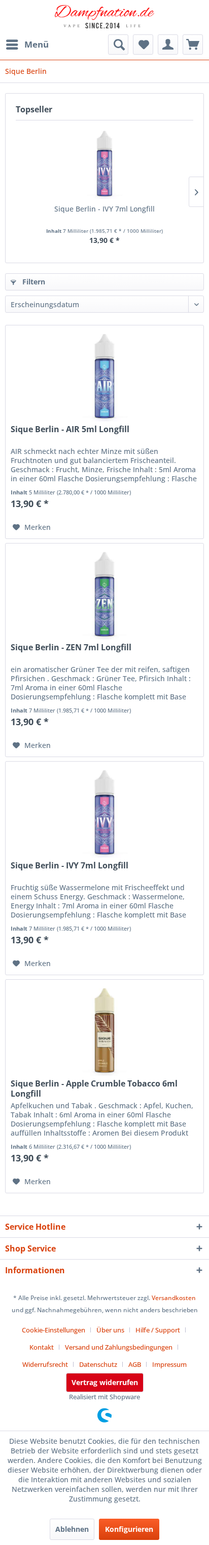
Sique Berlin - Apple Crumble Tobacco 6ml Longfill (94, 1088)
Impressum (169, 1364)
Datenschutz (98, 1364)
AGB (134, 1364)
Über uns (110, 1329)
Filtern (32, 281)
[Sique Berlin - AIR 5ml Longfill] (104, 376)
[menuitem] (27, 44)
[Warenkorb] (193, 44)
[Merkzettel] (143, 44)
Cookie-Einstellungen (53, 1329)
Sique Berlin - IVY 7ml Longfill (104, 209)
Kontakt (41, 1347)
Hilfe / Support (157, 1329)
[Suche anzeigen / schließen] (118, 44)
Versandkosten (174, 1297)
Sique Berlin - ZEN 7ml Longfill (71, 647)
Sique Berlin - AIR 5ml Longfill (70, 429)
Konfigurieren (129, 1529)
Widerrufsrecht (45, 1364)
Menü (36, 44)
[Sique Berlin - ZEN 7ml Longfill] (104, 594)
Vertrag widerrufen (105, 1382)
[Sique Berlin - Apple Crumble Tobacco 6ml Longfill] (104, 1030)
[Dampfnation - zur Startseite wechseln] (104, 17)
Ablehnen (72, 1529)
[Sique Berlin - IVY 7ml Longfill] (104, 163)
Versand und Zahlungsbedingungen (118, 1347)
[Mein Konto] (168, 44)
